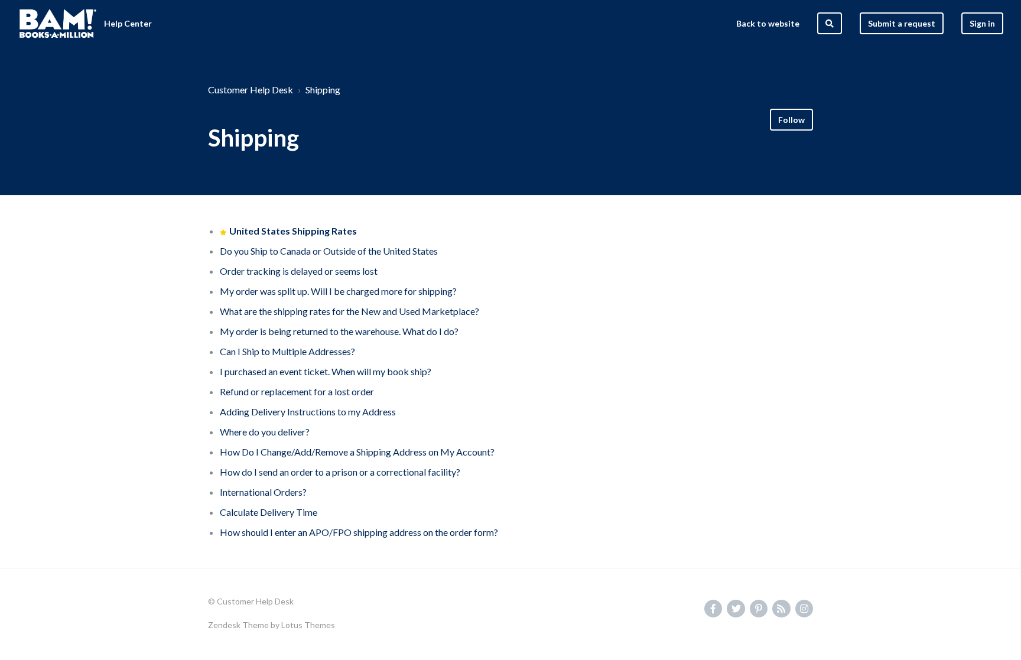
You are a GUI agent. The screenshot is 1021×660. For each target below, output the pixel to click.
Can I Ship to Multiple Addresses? (287, 351)
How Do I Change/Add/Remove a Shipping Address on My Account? (357, 451)
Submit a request (901, 23)
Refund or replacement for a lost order (297, 391)
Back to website (767, 23)
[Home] (58, 23)
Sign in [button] (982, 23)
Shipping (322, 89)
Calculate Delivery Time (268, 512)
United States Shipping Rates (293, 230)
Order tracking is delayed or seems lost (299, 271)
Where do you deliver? (265, 431)
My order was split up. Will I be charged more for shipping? (338, 291)
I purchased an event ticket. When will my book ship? (325, 371)
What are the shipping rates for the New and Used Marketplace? (349, 311)
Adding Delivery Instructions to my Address (308, 411)
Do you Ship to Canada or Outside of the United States (329, 250)
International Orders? (263, 492)
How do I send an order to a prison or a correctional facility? (340, 471)
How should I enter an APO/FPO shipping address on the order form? (359, 532)
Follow (791, 120)
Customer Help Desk (250, 89)
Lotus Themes (308, 625)
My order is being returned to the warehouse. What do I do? (339, 331)
